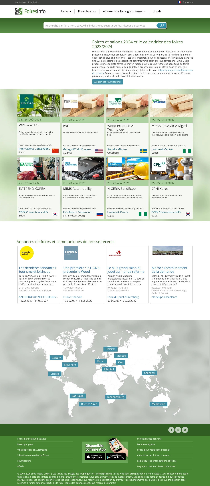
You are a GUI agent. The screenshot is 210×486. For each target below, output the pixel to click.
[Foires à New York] (62, 365)
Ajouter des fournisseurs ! (107, 81)
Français (187, 2)
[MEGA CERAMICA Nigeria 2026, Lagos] (171, 105)
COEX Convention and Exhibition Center (42, 212)
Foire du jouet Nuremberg (123, 297)
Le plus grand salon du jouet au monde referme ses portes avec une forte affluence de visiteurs (126, 273)
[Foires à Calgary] (50, 358)
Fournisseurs (87, 11)
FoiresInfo (30, 11)
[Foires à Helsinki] (104, 350)
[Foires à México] (49, 374)
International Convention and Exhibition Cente (46, 148)
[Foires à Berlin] (96, 362)
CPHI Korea (160, 189)
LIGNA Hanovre (72, 297)
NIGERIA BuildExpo (121, 189)
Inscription (33, 2)
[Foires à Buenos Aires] (79, 405)
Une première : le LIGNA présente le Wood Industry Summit (81, 271)
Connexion (20, 2)
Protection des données (149, 438)
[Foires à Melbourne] (150, 405)
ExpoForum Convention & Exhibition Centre (89, 212)
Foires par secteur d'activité (31, 438)
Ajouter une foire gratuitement (124, 11)
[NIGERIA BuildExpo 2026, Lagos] (127, 168)
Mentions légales (146, 444)
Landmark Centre (162, 149)
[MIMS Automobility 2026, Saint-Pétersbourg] (83, 168)
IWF (66, 126)
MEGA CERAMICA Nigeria (170, 126)
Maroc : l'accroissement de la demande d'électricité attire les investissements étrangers (171, 273)
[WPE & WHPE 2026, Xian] (38, 105)
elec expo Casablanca (164, 297)
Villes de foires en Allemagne (32, 449)
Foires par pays (25, 444)
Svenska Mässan (117, 149)
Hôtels (157, 11)
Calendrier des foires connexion (153, 455)
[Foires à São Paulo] (70, 397)
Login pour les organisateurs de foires (156, 460)
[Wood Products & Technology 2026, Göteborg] (127, 105)
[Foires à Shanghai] (142, 374)
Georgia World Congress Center (82, 149)
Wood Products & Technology (120, 128)
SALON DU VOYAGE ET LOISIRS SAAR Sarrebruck (48, 297)
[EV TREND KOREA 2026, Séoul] (38, 168)
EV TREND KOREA (32, 189)
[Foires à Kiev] (116, 363)
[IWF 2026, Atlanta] (83, 105)
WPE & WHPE (29, 125)
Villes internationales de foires (33, 455)
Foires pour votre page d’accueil (153, 449)
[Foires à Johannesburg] (106, 398)
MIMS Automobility (77, 189)
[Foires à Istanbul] (102, 370)
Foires (64, 11)
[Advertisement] (52, 61)
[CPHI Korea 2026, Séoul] (171, 168)
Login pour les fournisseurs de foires (156, 466)
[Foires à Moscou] (115, 356)
